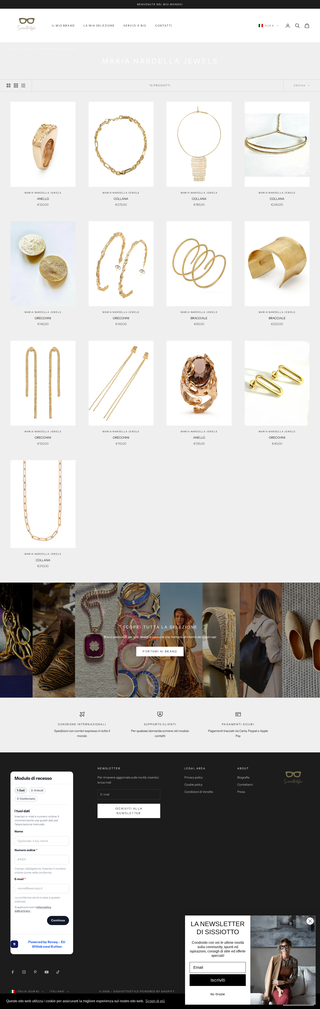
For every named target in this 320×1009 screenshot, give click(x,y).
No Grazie (218, 994)
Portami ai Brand (160, 651)
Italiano (57, 991)
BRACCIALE (198, 318)
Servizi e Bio (134, 25)
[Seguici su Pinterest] (35, 972)
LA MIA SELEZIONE (99, 25)
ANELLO (43, 199)
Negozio (29, 48)
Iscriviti (218, 980)
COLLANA (121, 199)
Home (14, 48)
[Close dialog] (310, 921)
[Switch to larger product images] (8, 85)
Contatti (163, 25)
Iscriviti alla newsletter (129, 811)
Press (241, 792)
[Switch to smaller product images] (16, 85)
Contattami (245, 785)
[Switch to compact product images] (23, 85)
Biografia (243, 777)
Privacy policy (193, 777)
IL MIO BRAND (63, 25)
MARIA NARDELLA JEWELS (58, 48)
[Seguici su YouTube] (46, 972)
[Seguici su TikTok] (58, 972)
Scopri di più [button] (155, 1001)
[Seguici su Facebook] (12, 972)
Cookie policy (193, 785)
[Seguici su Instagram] (24, 972)
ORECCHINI (43, 318)
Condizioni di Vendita (198, 792)
